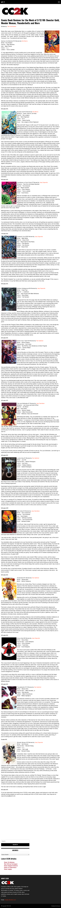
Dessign (58, 906)
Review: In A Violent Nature (10, 867)
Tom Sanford (39, 340)
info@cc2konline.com (10, 899)
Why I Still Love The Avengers (11, 864)
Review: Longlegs (8, 869)
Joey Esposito (44, 182)
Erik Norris (25, 41)
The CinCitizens (11, 26)
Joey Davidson (40, 403)
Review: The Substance (9, 862)
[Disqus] (30, 817)
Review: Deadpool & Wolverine (11, 866)
